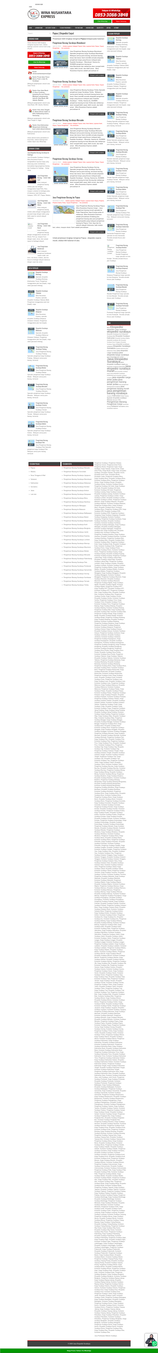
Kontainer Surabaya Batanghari (111, 1301)
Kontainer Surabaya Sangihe (103, 849)
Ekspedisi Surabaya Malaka (108, 569)
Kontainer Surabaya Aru (111, 919)
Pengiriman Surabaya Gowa (103, 675)
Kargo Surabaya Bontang (108, 1131)
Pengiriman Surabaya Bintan (108, 1264)
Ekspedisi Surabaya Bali (102, 611)
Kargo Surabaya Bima (101, 478)
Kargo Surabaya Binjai (112, 1183)
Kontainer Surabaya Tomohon (116, 874)
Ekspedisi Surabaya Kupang (115, 554)
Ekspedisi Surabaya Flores (102, 550)
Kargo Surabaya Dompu (107, 482)
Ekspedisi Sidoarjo (107, 472)
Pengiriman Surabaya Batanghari (115, 1297)
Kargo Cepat (115, 470)
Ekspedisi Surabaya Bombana (110, 789)
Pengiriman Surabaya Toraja (109, 704)
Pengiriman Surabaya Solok (110, 1206)
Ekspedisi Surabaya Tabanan (42, 292)
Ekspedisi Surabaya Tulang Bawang (105, 1224)
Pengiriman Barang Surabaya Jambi (76, 532)
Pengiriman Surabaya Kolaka (115, 810)
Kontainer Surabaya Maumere (110, 581)
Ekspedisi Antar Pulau (101, 474)
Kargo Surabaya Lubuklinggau (113, 1243)
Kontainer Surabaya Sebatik (108, 1149)
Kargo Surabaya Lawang (114, 492)
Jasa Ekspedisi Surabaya (117, 360)
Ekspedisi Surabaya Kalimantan (112, 1042)
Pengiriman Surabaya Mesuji (103, 1216)
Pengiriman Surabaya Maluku (116, 948)
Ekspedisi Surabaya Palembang (104, 1235)
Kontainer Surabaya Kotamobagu (113, 824)
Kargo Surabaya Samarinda (110, 1091)
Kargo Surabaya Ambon (101, 913)
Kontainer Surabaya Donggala (116, 731)
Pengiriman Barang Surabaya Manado (122, 286)
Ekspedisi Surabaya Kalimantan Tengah (112, 1067)
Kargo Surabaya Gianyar (114, 629)
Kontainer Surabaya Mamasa (103, 890)
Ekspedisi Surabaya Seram (107, 973)
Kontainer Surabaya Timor (102, 604)
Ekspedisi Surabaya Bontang (42, 273)
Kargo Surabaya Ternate (107, 980)
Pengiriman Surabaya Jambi (103, 1293)
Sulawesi (114, 406)
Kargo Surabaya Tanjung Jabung (110, 1309)
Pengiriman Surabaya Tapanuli (103, 1187)
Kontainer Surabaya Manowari (103, 1015)
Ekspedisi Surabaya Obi (118, 963)
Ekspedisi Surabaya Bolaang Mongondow (107, 783)
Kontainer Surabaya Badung (115, 608)
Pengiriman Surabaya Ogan (117, 1237)
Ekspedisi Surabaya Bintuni (103, 1000)
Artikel (109, 28)
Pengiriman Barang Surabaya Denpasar (122, 267)
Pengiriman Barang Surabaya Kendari (122, 246)
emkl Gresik (112, 1077)
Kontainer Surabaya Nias (106, 1181)
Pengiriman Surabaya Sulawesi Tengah (106, 751)
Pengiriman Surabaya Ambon (114, 911)
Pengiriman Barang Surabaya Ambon (42, 422)
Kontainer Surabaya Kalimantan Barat (110, 1050)
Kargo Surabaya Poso (105, 743)
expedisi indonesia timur (122, 348)
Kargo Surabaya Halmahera (110, 930)
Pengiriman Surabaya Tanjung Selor (105, 1135)
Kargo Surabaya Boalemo (115, 776)
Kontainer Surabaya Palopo (102, 693)
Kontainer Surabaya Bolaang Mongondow (107, 785)
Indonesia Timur (111, 350)
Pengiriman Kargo (114, 404)
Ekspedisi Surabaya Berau (107, 1143)
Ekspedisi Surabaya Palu (116, 739)
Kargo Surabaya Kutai (101, 1127)
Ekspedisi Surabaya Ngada (107, 584)
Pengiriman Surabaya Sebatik (114, 1145)
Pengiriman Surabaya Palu (115, 737)
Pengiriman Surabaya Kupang (108, 552)
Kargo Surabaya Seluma (102, 1286)
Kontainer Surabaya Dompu (114, 484)
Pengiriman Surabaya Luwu (113, 679)
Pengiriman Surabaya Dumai (103, 1324)
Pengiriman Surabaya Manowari (104, 1011)
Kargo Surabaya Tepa (101, 977)
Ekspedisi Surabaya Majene (103, 884)
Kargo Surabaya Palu (101, 739)
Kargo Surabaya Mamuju (114, 892)
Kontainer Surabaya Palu (102, 741)
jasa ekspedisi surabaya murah (119, 368)
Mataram (109, 400)
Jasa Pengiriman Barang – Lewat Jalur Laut (44, 177)
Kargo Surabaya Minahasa (109, 832)
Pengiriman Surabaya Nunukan (104, 1121)
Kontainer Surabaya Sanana (115, 969)
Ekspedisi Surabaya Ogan (117, 1239)
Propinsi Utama (57, 202)
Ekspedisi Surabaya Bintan (114, 1266)
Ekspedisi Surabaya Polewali (109, 903)
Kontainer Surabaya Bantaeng (110, 664)
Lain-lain (33, 494)
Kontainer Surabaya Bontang (116, 1133)
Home (30, 7)
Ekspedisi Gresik (119, 472)
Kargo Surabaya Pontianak (116, 1079)
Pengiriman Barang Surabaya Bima (76, 498)
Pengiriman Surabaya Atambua (104, 534)
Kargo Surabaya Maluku (101, 950)
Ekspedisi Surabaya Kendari (109, 809)
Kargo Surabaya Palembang (111, 1234)
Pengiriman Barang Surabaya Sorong (68, 158)
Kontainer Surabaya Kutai (102, 1129)
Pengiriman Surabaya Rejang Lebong (112, 1278)
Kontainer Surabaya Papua (102, 1025)
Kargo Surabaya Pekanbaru (110, 1315)
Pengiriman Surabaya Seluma (114, 1284)
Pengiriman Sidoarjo (115, 463)
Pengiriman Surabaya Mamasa (109, 886)
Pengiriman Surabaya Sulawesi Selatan (106, 698)
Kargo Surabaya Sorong (107, 1027)
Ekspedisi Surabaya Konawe (103, 818)
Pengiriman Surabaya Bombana (104, 787)
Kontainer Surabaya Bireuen (115, 1162)
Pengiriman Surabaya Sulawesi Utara (106, 861)
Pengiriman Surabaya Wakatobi (104, 876)
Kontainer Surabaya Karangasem (113, 642)
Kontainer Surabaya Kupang (103, 555)
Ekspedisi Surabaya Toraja (113, 706)
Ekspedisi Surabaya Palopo (114, 691)
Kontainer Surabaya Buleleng (110, 621)
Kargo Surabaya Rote (105, 592)
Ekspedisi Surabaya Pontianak (104, 1081)
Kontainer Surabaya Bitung (107, 774)
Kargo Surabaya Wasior (101, 1036)
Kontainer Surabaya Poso (106, 745)
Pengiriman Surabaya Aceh (116, 1154)
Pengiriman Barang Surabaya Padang (42, 348)
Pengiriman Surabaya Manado (103, 826)
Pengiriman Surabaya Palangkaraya (105, 1100)
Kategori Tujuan (51, 28)
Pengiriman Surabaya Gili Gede (104, 486)
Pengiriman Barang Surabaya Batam (76, 517)
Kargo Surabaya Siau (104, 851)
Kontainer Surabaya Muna (102, 839)
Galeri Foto (100, 28)
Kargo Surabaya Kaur (111, 1290)
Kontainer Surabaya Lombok (103, 499)
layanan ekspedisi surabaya (117, 398)
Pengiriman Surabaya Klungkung (104, 644)
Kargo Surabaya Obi (103, 963)
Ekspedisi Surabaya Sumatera (103, 1152)
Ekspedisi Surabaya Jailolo (114, 936)
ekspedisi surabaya (118, 331)
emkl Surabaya (103, 1077)
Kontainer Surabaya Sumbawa (110, 523)
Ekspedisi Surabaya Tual (116, 990)
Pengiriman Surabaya (101, 463)
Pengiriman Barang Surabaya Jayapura (77, 475)
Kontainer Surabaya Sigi (111, 749)
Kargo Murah (107, 470)
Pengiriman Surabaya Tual (114, 988)
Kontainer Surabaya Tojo (102, 760)
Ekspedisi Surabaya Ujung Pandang (105, 712)
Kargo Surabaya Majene (113, 882)
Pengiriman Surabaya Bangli (103, 613)
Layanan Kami (38, 28)
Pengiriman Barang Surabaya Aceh (75, 524)
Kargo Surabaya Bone (119, 666)
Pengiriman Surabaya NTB (113, 509)
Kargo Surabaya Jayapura (109, 1007)
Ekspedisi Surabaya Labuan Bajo (104, 559)
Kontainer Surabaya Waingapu (103, 528)
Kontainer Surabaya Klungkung (104, 648)
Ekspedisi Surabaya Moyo (107, 507)
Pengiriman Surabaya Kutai (115, 1125)
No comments (65, 48)
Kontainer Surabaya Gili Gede (103, 490)
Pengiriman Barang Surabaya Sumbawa (77, 577)
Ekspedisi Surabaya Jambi (107, 1295)
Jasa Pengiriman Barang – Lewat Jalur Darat (44, 225)
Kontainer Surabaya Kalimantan (104, 1044)
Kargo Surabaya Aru (110, 917)
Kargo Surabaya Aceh (101, 1156)
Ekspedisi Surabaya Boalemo (103, 778)
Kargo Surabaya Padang (102, 1193)
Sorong (109, 406)
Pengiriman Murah (100, 467)
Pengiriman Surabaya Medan (107, 1174)
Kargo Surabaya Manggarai (110, 573)
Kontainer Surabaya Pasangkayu (113, 899)
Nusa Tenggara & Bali (38, 475)
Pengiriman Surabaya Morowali (104, 733)
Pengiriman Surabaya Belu (115, 538)
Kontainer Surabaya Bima (102, 480)
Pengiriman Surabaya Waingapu (104, 525)
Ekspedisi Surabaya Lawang (103, 494)
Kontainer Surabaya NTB (102, 513)
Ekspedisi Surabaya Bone (102, 668)
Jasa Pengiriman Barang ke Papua (66, 197)
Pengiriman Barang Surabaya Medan (42, 366)
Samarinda (125, 404)
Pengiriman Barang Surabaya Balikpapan (78, 513)
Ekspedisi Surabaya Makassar (42, 329)
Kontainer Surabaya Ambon (108, 915)
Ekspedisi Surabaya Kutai (117, 1127)
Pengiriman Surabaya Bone (102, 666)
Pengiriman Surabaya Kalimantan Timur (106, 1052)
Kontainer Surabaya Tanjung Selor (114, 1139)
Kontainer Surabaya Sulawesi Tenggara (113, 859)
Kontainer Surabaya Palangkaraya (114, 1104)
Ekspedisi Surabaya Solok (113, 1208)
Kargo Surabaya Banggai (114, 720)
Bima (108, 327)
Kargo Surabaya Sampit (101, 1112)
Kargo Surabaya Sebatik (102, 1147)
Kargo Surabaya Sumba (113, 596)
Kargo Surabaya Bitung (101, 772)
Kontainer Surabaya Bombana (103, 791)
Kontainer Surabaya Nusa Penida (104, 654)
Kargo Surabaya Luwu (101, 681)
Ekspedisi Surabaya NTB (112, 511)
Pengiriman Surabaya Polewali (103, 901)
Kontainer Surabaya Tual (102, 992)
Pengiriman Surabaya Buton (103, 797)
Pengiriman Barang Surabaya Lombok (77, 539)
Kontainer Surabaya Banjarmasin (113, 1098)
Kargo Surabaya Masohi (113, 953)
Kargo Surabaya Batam (106, 1255)
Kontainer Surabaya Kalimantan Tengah (106, 1069)
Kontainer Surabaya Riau (102, 1332)
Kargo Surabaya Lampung (109, 1212)
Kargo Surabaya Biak (104, 994)
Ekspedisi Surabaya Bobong (103, 923)
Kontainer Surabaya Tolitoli (114, 764)
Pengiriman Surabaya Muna (110, 836)
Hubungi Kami (39, 4)
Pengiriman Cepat (112, 467)
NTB (119, 400)
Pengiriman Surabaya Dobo (108, 924)
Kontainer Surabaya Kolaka (108, 814)
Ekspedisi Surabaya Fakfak (114, 1004)
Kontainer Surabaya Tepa (102, 979)
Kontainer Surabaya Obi (101, 965)
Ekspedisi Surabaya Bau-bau (109, 768)
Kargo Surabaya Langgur (107, 940)
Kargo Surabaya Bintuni (113, 998)
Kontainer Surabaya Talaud (102, 870)
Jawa (32, 490)
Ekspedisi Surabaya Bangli (107, 615)
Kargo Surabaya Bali (117, 610)
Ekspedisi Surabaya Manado (109, 828)
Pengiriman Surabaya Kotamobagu (111, 820)
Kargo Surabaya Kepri (105, 1270)
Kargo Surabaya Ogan (101, 1239)
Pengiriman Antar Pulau (114, 465)
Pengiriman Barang (117, 402)
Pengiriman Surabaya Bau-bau (103, 766)
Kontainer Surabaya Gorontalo (110, 805)
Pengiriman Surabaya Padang (116, 1191)
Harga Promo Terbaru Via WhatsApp (79, 1350)
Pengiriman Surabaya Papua (109, 1021)
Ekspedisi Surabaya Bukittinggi (104, 1199)
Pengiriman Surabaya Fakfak (109, 1002)
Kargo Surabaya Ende (105, 544)
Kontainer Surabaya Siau (106, 853)
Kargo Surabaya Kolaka (101, 812)
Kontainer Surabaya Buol (102, 727)
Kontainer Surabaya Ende (106, 546)
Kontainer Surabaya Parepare (116, 696)
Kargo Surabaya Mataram (109, 501)
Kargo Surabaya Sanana (107, 967)
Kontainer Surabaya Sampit (108, 1114)
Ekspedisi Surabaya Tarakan (109, 1108)
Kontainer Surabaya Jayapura (116, 1009)
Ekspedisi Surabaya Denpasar (42, 310)
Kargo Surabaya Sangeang (110, 515)
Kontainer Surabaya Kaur (112, 1291)
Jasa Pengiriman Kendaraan (42, 247)
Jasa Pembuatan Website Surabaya (105, 1336)
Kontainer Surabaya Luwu (102, 683)
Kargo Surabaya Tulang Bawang (110, 1222)
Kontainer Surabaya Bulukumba (112, 673)
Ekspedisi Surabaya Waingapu (110, 526)
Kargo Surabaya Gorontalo (102, 803)
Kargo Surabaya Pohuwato (109, 841)
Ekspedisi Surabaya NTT (116, 588)
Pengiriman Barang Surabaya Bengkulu (77, 528)
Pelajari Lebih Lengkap (97, 75)
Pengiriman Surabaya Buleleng (115, 617)
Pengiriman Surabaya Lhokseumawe (105, 1164)
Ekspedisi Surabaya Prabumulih (104, 1251)
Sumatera (122, 406)
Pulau (64, 202)
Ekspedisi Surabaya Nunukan (110, 1123)
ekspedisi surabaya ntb (113, 340)
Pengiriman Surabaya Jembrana (110, 633)
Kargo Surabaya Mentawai (109, 1203)
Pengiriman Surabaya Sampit (116, 1110)
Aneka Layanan (67, 46)
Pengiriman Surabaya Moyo (103, 505)
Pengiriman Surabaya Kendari (103, 807)
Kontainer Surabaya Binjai (113, 1185)
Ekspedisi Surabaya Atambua (110, 536)
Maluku (33, 471)
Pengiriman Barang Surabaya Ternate (42, 404)
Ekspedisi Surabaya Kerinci (108, 1305)
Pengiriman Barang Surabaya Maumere (77, 547)
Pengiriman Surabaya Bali (102, 610)
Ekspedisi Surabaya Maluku (122, 338)
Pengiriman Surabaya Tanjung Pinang (106, 1259)
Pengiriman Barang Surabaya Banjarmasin (78, 521)
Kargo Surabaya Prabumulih (111, 1249)
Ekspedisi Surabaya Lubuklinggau (105, 1245)
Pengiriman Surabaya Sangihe (110, 845)
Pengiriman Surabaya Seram (103, 971)
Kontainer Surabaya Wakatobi (103, 880)
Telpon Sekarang (121, 21)
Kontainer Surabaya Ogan (102, 1241)
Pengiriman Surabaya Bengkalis (112, 1319)
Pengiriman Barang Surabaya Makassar (77, 483)
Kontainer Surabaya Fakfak (102, 1006)
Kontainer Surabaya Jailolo (102, 938)
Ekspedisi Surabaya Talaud (114, 868)
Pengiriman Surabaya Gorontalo (115, 801)
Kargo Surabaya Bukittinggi (116, 1197)
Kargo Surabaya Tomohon (109, 872)
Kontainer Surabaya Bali (118, 611)
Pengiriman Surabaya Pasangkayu (111, 895)
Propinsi (101, 201)
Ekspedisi (116, 327)
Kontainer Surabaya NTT (102, 590)
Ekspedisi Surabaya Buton (107, 799)
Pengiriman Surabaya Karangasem (105, 639)
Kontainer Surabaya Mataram (116, 503)
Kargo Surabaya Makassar (109, 685)
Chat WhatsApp (102, 21)
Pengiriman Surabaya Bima (114, 476)
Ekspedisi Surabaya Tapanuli (109, 1189)
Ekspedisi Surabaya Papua (114, 1023)
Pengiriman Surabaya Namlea (109, 957)
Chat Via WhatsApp (39, 62)
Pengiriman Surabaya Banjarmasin (112, 1094)
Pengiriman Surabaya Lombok (109, 496)
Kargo (122, 396)
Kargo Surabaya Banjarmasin (103, 1096)
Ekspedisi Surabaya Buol (112, 725)
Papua (97, 46)
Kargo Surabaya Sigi (110, 747)
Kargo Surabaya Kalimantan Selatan (105, 1060)
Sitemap (116, 28)
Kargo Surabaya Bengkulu (115, 1274)
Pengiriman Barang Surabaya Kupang (76, 536)
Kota (84, 46)
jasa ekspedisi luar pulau (115, 357)
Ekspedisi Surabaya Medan (114, 1176)
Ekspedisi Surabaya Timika (108, 1033)
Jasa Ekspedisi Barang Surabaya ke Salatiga (38, 153)
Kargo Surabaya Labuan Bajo (112, 557)
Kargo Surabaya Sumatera (116, 1150)
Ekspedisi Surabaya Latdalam (110, 946)
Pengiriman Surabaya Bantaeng (110, 660)
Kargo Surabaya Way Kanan (111, 1228)
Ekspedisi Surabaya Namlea (115, 959)
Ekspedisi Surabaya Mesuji (107, 1218)
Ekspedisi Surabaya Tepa (117, 977)
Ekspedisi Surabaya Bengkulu (103, 1276)
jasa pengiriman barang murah (118, 387)
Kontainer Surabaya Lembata (116, 565)
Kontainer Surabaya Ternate (115, 982)
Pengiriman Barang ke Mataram (74, 509)
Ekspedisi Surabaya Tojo (112, 758)
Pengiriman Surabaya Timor (108, 600)
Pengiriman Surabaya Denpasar (104, 623)
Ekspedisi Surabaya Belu (116, 540)
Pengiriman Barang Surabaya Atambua (77, 502)
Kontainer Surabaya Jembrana (110, 637)
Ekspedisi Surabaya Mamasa (116, 888)
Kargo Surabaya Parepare (109, 695)
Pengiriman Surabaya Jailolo (111, 934)
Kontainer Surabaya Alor (111, 532)
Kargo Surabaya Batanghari (103, 1299)
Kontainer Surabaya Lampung (116, 1214)
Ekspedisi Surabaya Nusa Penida (110, 652)
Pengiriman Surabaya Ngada (103, 583)
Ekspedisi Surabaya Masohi (103, 955)
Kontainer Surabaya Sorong (114, 1029)
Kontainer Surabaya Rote (106, 594)
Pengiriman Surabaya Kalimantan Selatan (112, 1058)
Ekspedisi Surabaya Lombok (115, 498)
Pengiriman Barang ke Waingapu (75, 505)
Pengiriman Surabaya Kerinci (103, 1303)
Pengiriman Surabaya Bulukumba (109, 669)
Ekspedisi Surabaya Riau (116, 1330)
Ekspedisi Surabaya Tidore (107, 986)
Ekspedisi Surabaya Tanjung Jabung (105, 1311)
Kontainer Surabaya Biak (106, 996)
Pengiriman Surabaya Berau (103, 1141)
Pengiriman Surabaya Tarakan (103, 1106)
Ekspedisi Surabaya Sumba (103, 598)
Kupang (127, 396)
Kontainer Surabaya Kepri (106, 1272)
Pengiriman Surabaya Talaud (108, 866)
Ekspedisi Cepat (99, 476)
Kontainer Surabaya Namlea (103, 961)
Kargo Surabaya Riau (101, 1330)
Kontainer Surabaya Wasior (108, 1038)
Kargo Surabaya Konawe (114, 816)
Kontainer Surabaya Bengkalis (110, 1322)
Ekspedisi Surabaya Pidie (102, 1172)
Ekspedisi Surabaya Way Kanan (104, 1230)
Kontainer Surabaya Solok (102, 1210)
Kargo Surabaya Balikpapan (111, 1085)
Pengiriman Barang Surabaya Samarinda (122, 225)
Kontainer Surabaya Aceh (102, 1158)
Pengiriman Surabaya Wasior (115, 1035)
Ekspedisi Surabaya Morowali (110, 735)
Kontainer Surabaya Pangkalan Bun (109, 1120)
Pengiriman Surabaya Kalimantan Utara (106, 1071)
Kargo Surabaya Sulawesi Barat (108, 907)
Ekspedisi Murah (114, 474)
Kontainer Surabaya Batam (114, 1257)
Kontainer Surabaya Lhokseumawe (115, 1168)
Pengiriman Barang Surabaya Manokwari (69, 42)
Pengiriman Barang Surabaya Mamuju (77, 543)
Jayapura (109, 396)
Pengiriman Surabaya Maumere (111, 577)
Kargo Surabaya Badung (107, 606)
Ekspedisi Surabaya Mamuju (103, 894)
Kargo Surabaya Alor (110, 530)
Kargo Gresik (115, 469)
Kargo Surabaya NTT (100, 588)
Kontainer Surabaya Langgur (115, 942)
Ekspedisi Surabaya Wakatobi (110, 878)
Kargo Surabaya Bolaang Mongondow (114, 781)
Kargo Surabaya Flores (113, 548)
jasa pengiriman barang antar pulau (116, 381)
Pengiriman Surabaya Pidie (102, 1170)
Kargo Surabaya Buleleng (102, 619)
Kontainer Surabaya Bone (113, 795)
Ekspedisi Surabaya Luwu (117, 681)
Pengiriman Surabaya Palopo (110, 689)
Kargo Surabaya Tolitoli (106, 762)
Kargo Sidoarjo (105, 469)
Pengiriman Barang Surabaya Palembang (78, 558)
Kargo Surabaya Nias (104, 1179)
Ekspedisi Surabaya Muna (113, 838)
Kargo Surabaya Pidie (119, 1170)
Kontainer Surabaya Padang (108, 1195)
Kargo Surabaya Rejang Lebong (104, 1280)
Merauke (115, 400)
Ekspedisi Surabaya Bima (117, 478)
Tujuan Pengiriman (66, 28)
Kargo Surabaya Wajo (105, 716)
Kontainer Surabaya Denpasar (103, 627)
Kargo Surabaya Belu (101, 540)
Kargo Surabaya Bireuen (107, 1160)
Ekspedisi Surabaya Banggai (103, 722)
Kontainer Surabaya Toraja (102, 708)
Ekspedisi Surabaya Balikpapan (104, 1087)
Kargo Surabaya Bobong (114, 921)
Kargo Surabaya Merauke (115, 1017)
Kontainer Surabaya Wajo (106, 718)
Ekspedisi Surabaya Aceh (114, 334)
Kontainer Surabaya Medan (102, 1177)
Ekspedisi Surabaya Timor (113, 602)
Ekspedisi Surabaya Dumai (107, 1326)
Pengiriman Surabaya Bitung (116, 770)
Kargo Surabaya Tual (101, 990)
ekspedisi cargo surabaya (117, 329)
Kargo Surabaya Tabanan (115, 656)
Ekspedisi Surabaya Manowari (110, 1013)
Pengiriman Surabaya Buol (108, 724)
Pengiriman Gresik (100, 465)
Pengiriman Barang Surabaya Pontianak (122, 304)
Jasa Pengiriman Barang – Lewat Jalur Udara (44, 202)
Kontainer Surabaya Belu (102, 542)
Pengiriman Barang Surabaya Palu (42, 441)
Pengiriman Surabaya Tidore (103, 984)
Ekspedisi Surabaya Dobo (113, 926)
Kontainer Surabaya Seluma (108, 1288)
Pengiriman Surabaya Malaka (103, 567)
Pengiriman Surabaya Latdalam (104, 944)
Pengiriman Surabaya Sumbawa (111, 519)
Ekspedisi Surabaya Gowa (107, 677)
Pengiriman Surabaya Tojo (108, 756)
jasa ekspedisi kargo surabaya (118, 354)
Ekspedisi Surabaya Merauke (103, 1019)
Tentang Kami (79, 28)
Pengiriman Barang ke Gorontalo (75, 471)
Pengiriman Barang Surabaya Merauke (68, 120)
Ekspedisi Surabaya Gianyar (103, 631)
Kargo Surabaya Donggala (109, 729)
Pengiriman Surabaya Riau (114, 1328)
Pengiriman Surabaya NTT (114, 586)
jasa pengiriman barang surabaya (117, 392)
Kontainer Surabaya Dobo (102, 928)
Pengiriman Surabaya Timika (103, 1031)
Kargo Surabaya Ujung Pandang (115, 710)
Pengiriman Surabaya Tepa (114, 975)
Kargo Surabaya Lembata (109, 563)
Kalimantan (116, 396)
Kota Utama (89, 123)
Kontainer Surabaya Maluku (108, 951)
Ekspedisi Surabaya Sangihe (116, 847)
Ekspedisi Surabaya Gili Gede (110, 488)
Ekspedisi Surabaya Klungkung (111, 646)
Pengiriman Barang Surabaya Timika (67, 81)
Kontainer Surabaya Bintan (102, 1268)
